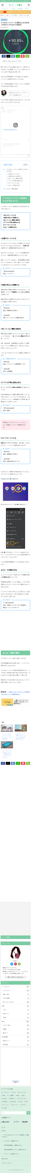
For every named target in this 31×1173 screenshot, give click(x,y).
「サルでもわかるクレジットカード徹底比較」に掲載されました (15, 1135)
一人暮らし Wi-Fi (5, 1121)
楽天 (24, 1095)
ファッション (6, 1104)
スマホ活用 (12, 8)
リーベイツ (16, 1121)
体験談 (16, 1029)
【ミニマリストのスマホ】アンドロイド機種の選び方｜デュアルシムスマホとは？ (6, 754)
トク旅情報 (11, 1095)
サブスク (24, 1104)
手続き (16, 1017)
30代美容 (5, 1101)
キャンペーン (16, 1104)
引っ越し (5, 1107)
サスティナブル (22, 1098)
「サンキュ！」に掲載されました (11, 1153)
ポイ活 (20, 1101)
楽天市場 (16, 1044)
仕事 (15, 1006)
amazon (5, 1098)
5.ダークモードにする (13, 183)
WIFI (4, 1095)
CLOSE (25, 164)
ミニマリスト (16, 990)
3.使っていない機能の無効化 (15, 178)
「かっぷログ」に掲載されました (11, 1140)
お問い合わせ (4, 1158)
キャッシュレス (22, 1092)
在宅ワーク (27, 8)
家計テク (16, 1033)
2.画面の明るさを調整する (15, 176)
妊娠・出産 (16, 994)
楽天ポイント (16, 1040)
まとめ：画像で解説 (12, 188)
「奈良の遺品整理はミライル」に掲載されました (15, 1149)
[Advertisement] (15, 631)
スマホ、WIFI (4, 19)
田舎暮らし (12, 1098)
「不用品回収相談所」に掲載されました (12, 1145)
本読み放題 (24, 1121)
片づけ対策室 (16, 998)
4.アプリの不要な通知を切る (15, 180)
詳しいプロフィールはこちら (15, 977)
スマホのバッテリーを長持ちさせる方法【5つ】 (17, 170)
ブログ (16, 1009)
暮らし (15, 1021)
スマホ (14, 1092)
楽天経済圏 (20, 8)
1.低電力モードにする (13, 174)
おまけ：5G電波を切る (14, 185)
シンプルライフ (4, 8)
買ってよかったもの (16, 1002)
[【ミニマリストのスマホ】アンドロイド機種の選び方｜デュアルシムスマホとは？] (7, 744)
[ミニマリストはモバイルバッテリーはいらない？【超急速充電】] (7, 727)
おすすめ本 (13, 1101)
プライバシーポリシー (6, 1163)
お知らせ (3, 1130)
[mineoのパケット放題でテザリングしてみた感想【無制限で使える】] (21, 727)
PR (26, 1101)
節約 (18, 1095)
